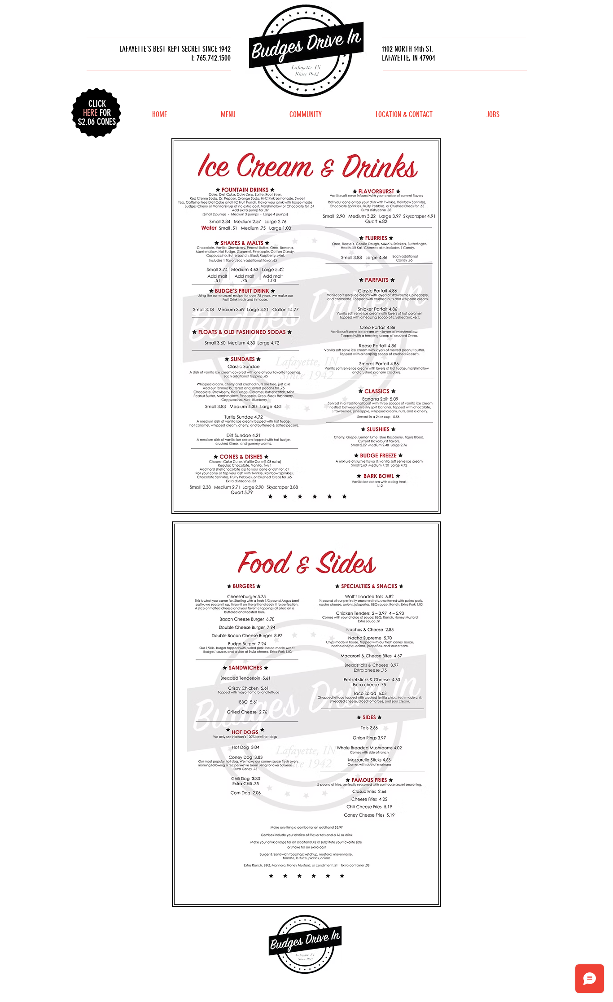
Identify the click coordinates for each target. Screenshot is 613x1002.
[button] (97, 108)
